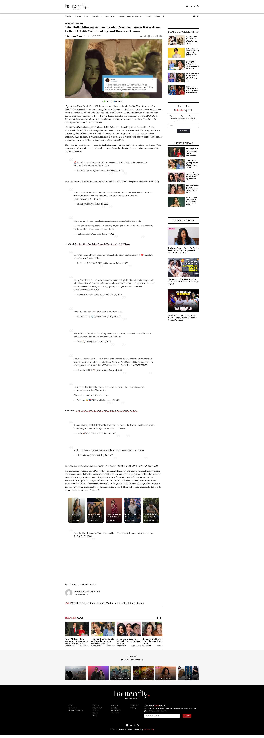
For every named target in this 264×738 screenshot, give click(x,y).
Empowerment (110, 16)
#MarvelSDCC (148, 283)
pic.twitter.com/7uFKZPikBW (135, 365)
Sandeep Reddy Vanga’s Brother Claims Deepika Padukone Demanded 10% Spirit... (192, 64)
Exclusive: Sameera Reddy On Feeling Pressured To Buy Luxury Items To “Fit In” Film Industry (183, 250)
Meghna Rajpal (97, 645)
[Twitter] (194, 7)
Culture (121, 16)
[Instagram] (198, 7)
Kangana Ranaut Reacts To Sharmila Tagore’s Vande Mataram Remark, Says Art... (192, 164)
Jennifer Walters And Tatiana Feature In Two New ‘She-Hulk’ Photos (102, 244)
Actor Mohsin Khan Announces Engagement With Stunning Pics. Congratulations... (192, 151)
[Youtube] (191, 7)
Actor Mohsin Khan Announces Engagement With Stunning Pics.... (76, 641)
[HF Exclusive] (165, 673)
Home (67, 23)
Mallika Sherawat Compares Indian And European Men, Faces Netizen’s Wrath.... (192, 201)
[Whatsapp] (153, 36)
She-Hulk (121, 603)
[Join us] (107, 101)
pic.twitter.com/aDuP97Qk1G (131, 450)
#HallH (77, 286)
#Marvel (134, 195)
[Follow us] (119, 101)
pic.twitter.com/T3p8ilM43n (96, 165)
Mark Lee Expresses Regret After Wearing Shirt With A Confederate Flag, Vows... (192, 52)
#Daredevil (79, 195)
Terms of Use (115, 713)
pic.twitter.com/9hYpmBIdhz (86, 258)
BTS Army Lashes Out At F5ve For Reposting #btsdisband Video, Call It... (191, 40)
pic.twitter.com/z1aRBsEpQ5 (86, 289)
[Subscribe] (194, 16)
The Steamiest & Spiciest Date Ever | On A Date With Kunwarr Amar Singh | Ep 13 (183, 281)
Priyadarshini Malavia (74, 36)
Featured (91, 603)
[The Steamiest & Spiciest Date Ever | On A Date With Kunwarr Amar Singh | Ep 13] (183, 267)
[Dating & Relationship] (120, 673)
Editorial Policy (116, 710)
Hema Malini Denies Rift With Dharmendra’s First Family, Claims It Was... (192, 189)
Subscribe (187, 716)
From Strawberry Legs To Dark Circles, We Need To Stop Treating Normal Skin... (192, 176)
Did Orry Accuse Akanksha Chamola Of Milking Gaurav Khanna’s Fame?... (192, 89)
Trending (68, 16)
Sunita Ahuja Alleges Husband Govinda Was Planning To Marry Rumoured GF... (192, 77)
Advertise (114, 708)
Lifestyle (149, 16)
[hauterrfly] (76, 6)
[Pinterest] (157, 36)
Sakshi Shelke (122, 645)
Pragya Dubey (71, 645)
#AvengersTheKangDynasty (102, 286)
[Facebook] (187, 7)
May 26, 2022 (117, 170)
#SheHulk (108, 195)
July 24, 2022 (108, 234)
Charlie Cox (78, 603)
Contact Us (134, 705)
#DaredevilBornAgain (94, 195)
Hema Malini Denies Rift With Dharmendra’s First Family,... (154, 641)
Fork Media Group (148, 729)
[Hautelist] (188, 673)
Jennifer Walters (106, 603)
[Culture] (98, 673)
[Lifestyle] (143, 673)
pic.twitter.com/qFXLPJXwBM (87, 199)
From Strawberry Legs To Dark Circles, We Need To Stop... (128, 641)
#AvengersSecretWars (125, 286)
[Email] (160, 36)
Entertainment (97, 16)
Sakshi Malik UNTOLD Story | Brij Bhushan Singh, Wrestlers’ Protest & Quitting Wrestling (182, 317)
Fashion (78, 16)
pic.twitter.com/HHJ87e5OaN (110, 311)
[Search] (197, 16)
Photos (157, 16)
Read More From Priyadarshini (82, 594)
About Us (114, 705)
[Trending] (75, 673)
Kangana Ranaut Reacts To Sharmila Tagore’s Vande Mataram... (102, 641)
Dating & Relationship (135, 16)
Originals (96, 705)
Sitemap (133, 708)
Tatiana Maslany (136, 603)
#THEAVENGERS (122, 195)
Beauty (86, 16)
